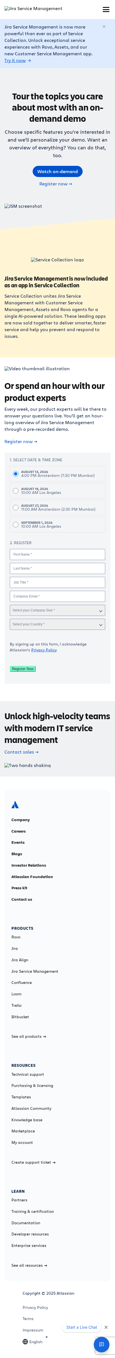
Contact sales (19, 752)
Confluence (21, 982)
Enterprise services (28, 1245)
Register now (53, 183)
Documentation (25, 1223)
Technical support (27, 1074)
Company (20, 819)
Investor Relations (28, 865)
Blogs (16, 854)
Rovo (15, 937)
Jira (14, 948)
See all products (26, 1036)
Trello (16, 1005)
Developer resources (30, 1234)
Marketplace (23, 1131)
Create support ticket (31, 1162)
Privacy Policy (43, 649)
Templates (21, 1097)
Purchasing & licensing (32, 1085)
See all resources (27, 1265)
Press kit (19, 888)
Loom (16, 994)
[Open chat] (101, 1344)
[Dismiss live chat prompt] (106, 1327)
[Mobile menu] (106, 9)
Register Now (22, 669)
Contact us (21, 899)
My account (22, 1142)
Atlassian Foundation (32, 876)
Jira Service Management (34, 971)
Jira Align (19, 960)
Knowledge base (26, 1120)
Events (18, 842)
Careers (18, 831)
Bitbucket (20, 1017)
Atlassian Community (31, 1108)
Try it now (15, 60)
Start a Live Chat (81, 1327)
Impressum (33, 1330)
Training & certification (32, 1211)
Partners (19, 1200)
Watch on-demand (57, 171)
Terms (28, 1318)
